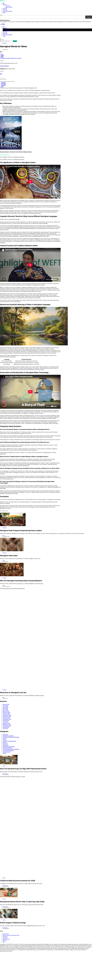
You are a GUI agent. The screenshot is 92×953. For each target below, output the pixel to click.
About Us (5, 4)
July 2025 (5, 721)
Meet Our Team (8, 7)
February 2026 (6, 712)
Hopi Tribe (5, 9)
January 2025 (6, 723)
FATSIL (1, 0)
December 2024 (7, 724)
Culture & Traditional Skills (9, 741)
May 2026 (5, 708)
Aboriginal (5, 8)
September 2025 (7, 719)
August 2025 (6, 720)
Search (1, 14)
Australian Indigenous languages (11, 737)
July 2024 (5, 728)
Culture (4, 738)
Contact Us (7, 5)
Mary (1, 73)
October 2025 (6, 717)
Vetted (4, 12)
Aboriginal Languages (8, 735)
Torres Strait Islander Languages (11, 749)
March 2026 (6, 711)
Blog (4, 3)
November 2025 (7, 716)
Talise (4, 560)
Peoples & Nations (7, 747)
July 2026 (5, 705)
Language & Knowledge (9, 746)
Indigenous (5, 745)
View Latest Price (4, 154)
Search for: (2, 39)
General (5, 742)
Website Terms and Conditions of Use (11, 935)
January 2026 (6, 713)
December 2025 (7, 715)
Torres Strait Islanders (7, 11)
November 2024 (7, 725)
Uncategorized (6, 751)
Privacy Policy (6, 933)
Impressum (5, 936)
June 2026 (5, 707)
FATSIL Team (5, 773)
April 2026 (5, 709)
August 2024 (6, 727)
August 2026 (6, 704)
